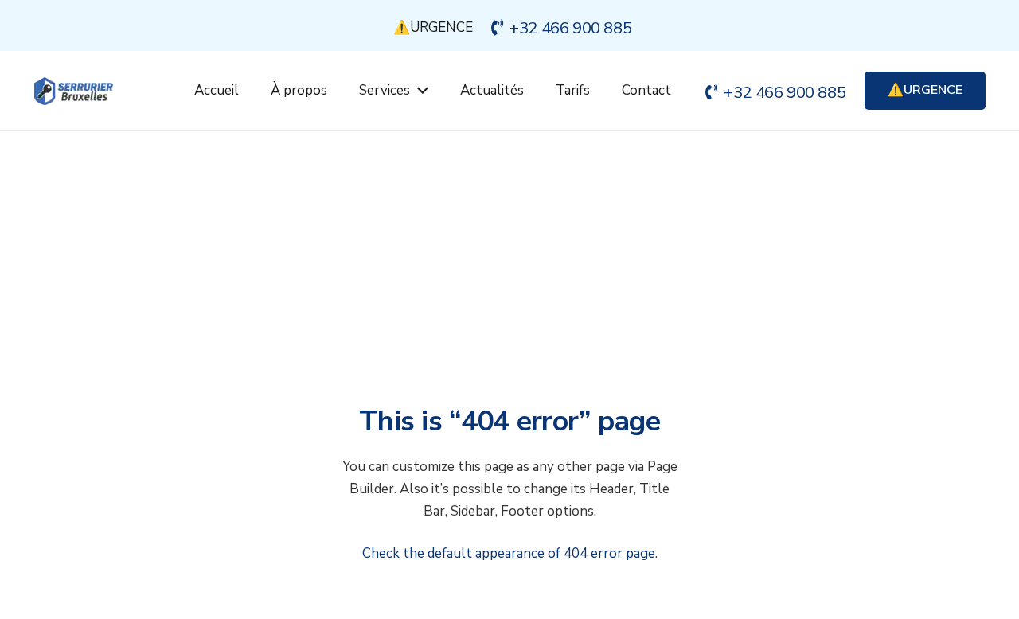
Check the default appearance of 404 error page (508, 553)
